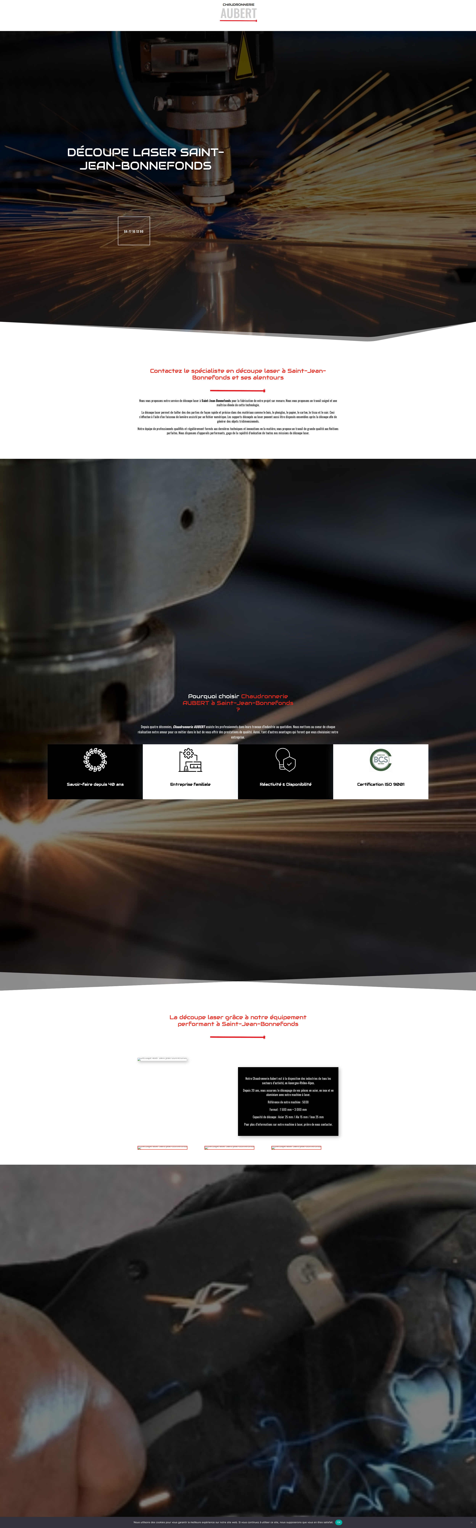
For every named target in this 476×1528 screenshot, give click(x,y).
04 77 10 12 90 (133, 231)
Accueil (186, 25)
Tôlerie (236, 25)
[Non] (471, 1522)
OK (339, 1522)
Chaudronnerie (262, 25)
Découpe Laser (211, 25)
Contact (288, 25)
